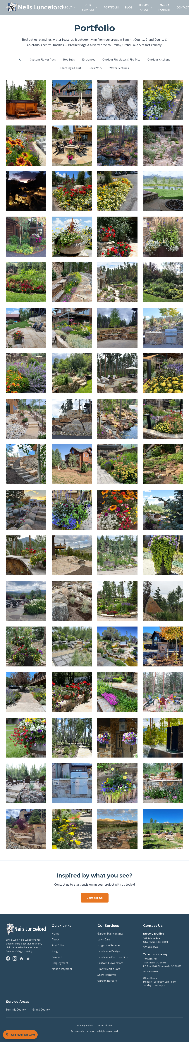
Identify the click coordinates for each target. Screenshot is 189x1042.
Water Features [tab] (119, 68)
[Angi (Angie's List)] (28, 958)
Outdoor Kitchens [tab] (158, 59)
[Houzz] (21, 958)
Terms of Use (104, 1025)
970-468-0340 (150, 947)
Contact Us (95, 898)
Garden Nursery (107, 980)
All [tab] (21, 59)
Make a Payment (164, 7)
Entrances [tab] (88, 59)
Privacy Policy (85, 1025)
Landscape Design (108, 951)
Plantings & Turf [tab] (70, 68)
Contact (57, 957)
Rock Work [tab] (95, 68)
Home (55, 933)
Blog (128, 7)
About (67, 7)
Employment (60, 963)
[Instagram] (15, 958)
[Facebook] (8, 958)
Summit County (16, 1009)
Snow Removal (106, 974)
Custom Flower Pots (110, 963)
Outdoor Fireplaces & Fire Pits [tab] (121, 59)
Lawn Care (103, 939)
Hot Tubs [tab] (69, 59)
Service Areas (144, 7)
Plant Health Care (108, 969)
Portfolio (111, 7)
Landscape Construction (112, 957)
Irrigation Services (109, 945)
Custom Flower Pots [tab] (43, 59)
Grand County (41, 1009)
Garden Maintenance (110, 933)
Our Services (88, 7)
